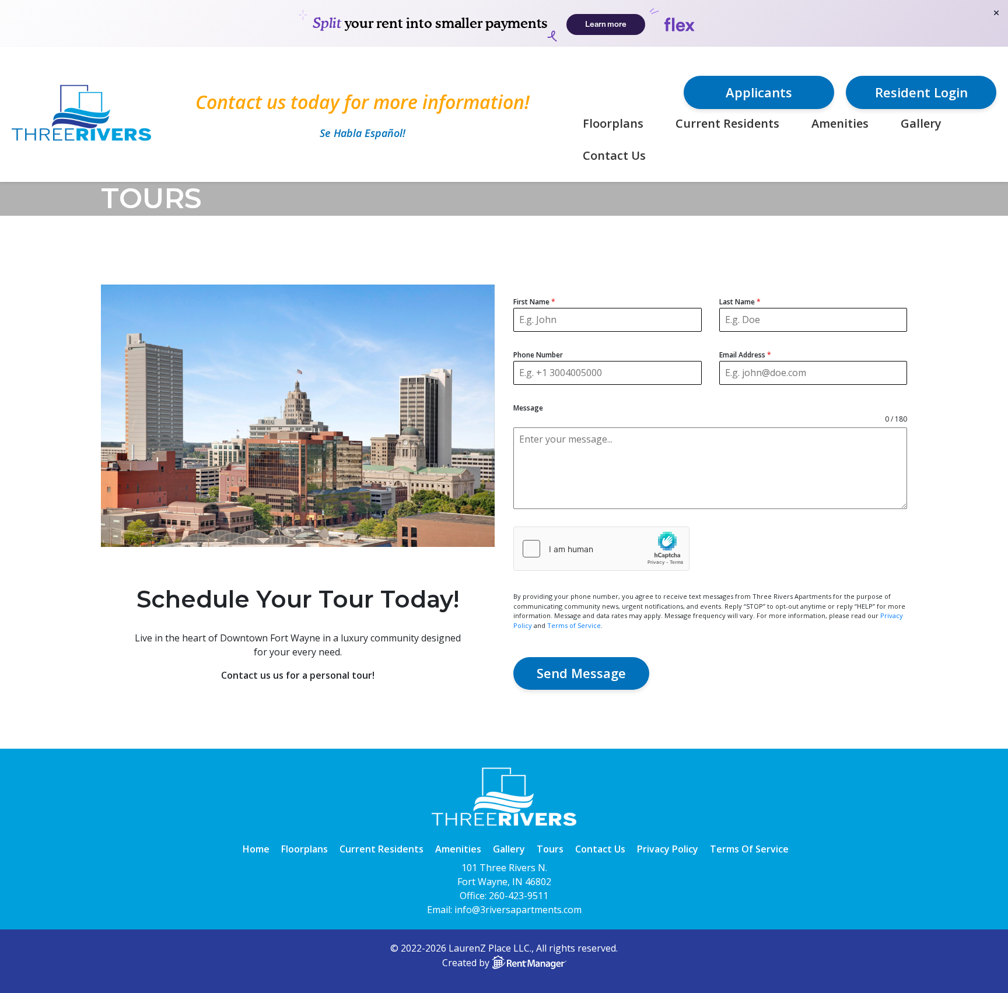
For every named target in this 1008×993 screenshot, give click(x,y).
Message (528, 408)
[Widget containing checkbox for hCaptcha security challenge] (601, 549)
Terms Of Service (749, 849)
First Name (534, 302)
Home (256, 849)
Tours (550, 849)
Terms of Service (574, 625)
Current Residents (727, 123)
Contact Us (614, 155)
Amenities (840, 123)
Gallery (921, 123)
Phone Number (538, 355)
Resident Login (921, 92)
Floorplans (613, 123)
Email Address (745, 355)
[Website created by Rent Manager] (529, 962)
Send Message (581, 673)
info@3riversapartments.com (518, 909)
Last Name (740, 302)
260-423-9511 (518, 895)
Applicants (759, 92)
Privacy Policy (667, 849)
